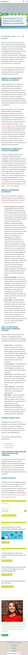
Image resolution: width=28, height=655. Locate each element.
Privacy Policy (14, 645)
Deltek (19, 124)
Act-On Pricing (8, 443)
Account (14, 650)
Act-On (3, 181)
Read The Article (6, 560)
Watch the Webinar (7, 586)
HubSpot (8, 186)
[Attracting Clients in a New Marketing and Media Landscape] (12, 535)
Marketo (10, 181)
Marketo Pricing (8, 447)
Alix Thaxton (6, 36)
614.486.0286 (12, 653)
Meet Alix (4, 635)
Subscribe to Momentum (8, 515)
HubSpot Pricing (8, 445)
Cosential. (4, 126)
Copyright (14, 648)
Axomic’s (12, 126)
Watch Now (5, 542)
